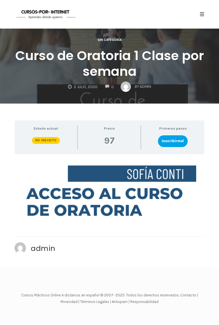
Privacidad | (69, 302)
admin (43, 248)
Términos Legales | (95, 302)
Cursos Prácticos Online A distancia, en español (60, 295)
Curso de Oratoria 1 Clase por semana (109, 63)
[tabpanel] (109, 192)
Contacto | (189, 295)
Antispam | (120, 302)
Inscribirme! (173, 141)
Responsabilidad (144, 302)
